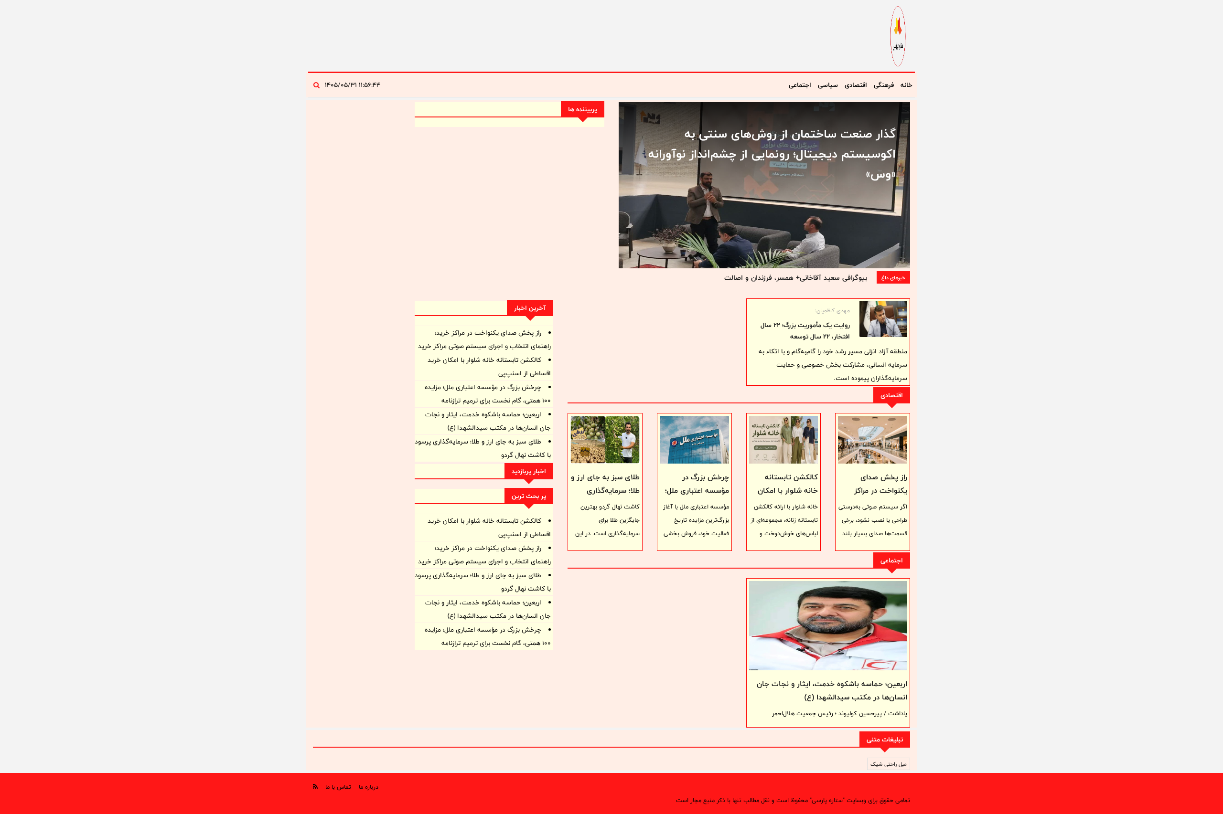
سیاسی (828, 85)
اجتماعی (800, 85)
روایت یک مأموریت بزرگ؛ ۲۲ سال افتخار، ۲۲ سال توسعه (805, 330)
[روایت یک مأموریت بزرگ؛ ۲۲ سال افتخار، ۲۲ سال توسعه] (883, 319)
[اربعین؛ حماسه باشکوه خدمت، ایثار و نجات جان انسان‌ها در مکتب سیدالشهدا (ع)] (828, 625)
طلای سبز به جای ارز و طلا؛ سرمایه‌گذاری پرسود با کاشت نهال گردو (605, 497)
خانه (906, 85)
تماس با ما (338, 787)
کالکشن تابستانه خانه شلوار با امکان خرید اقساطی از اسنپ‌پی (788, 497)
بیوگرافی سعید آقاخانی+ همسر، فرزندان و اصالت (795, 278)
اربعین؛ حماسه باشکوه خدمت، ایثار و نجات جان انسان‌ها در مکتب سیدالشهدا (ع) (832, 690)
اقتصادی (856, 85)
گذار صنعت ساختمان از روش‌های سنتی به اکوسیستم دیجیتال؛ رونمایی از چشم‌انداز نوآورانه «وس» (772, 153)
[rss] (315, 786)
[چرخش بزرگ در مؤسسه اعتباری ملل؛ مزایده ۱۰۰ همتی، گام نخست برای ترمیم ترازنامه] (694, 440)
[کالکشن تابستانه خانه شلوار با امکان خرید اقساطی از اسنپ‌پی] (783, 440)
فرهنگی (884, 85)
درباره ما (368, 787)
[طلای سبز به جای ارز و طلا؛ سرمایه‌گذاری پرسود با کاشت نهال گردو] (605, 440)
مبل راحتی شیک (888, 764)
